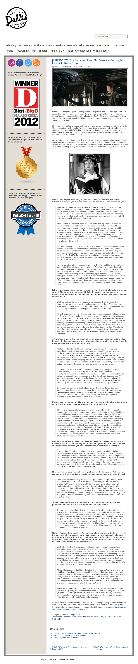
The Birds (108, 617)
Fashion (60, 45)
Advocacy (11, 45)
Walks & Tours (101, 50)
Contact (52, 660)
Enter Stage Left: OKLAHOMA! (66, 637)
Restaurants (22, 50)
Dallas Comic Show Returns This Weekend (70, 635)
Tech (33, 50)
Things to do (56, 50)
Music (122, 45)
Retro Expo (98, 617)
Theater (43, 50)
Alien (74, 617)
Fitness (90, 45)
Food (99, 45)
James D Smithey (62, 66)
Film (81, 45)
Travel (69, 50)
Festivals (72, 45)
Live (115, 45)
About (43, 660)
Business (39, 45)
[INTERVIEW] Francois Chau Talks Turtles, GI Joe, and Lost (77, 633)
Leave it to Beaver (84, 617)
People (9, 50)
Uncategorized (83, 50)
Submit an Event (66, 660)
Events (50, 45)
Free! (107, 45)
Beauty (28, 45)
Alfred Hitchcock (64, 617)
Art (20, 45)
